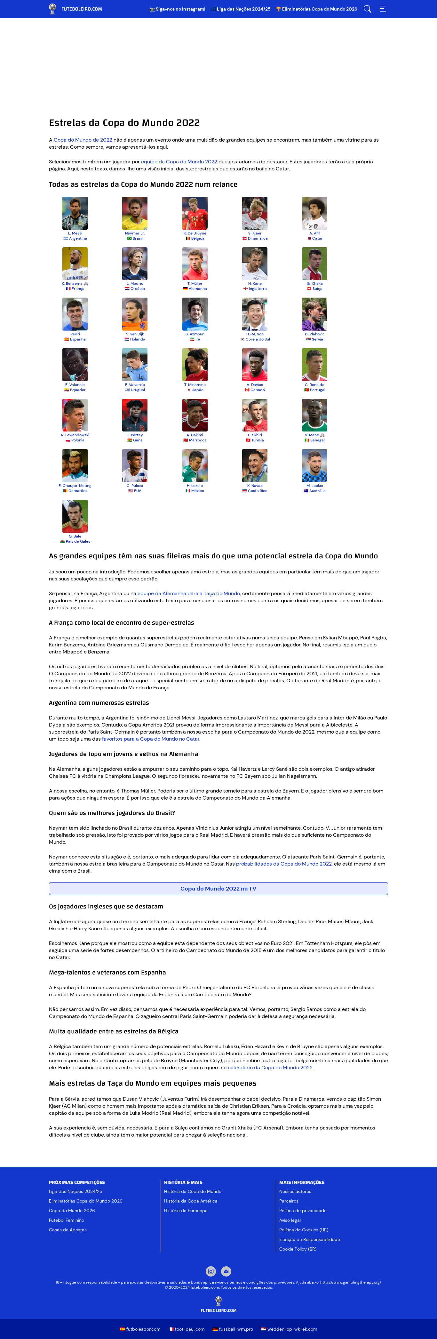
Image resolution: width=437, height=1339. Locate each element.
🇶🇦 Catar (314, 238)
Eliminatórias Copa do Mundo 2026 (86, 1201)
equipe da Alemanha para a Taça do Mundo (189, 593)
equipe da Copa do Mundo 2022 (179, 161)
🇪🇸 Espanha (75, 339)
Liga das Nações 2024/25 (75, 1191)
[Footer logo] (218, 1304)
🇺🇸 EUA (134, 490)
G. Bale (75, 536)
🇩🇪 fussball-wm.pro (232, 1329)
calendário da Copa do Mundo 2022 (270, 1067)
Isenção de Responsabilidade (309, 1239)
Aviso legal (290, 1220)
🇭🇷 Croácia (135, 288)
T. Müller (195, 283)
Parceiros (288, 1201)
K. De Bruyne (195, 233)
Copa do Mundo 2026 (72, 1210)
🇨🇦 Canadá (255, 389)
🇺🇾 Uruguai (135, 389)
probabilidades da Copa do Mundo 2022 (284, 863)
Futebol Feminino (66, 1220)
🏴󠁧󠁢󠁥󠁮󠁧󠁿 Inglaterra (255, 288)
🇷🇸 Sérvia (314, 339)
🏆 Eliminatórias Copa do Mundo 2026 (316, 9)
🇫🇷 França (75, 288)
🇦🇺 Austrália (315, 490)
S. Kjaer (255, 233)
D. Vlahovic (315, 334)
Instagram (211, 1272)
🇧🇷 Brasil (135, 238)
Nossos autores (295, 1191)
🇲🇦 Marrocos (194, 440)
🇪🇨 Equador (75, 389)
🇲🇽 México (195, 490)
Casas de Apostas (68, 1230)
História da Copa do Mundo (192, 1191)
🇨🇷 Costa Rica (254, 490)
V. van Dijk (135, 334)
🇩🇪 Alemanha (195, 288)
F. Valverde (135, 384)
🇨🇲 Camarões (75, 490)
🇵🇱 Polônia (75, 440)
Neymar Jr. (135, 233)
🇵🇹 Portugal (314, 389)
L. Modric (135, 283)
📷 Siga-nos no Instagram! (177, 9)
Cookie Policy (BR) (297, 1249)
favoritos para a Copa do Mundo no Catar (150, 738)
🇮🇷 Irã (195, 339)
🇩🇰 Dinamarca (255, 238)
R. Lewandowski (75, 435)
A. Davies (255, 384)
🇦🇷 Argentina (75, 238)
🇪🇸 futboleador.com (140, 1329)
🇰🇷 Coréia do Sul (255, 339)
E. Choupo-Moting (75, 485)
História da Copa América (191, 1201)
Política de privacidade (303, 1210)
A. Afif (314, 233)
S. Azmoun (195, 334)
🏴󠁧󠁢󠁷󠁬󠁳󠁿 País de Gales (75, 541)
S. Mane (312, 435)
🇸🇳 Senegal (315, 440)
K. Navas (254, 485)
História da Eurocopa (186, 1210)
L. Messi (75, 233)
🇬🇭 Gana (135, 440)
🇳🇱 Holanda (134, 339)
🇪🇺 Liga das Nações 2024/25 (241, 9)
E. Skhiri (255, 435)
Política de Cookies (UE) (303, 1230)
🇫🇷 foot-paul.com (186, 1329)
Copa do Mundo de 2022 (83, 139)
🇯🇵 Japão (195, 389)
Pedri (75, 334)
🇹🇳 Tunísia (255, 440)
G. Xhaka (315, 283)
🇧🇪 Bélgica (195, 238)
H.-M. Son (255, 334)
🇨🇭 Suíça (314, 288)
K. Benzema (72, 283)
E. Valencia (75, 384)
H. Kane (255, 283)
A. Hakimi (195, 435)
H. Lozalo (195, 485)
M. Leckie (314, 485)
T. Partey (135, 435)
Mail (226, 1272)
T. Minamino (195, 384)
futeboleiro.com (81, 9)
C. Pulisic (135, 485)
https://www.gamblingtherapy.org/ (350, 1282)
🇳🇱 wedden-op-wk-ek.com (289, 1329)
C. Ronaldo (314, 384)
